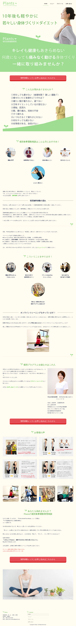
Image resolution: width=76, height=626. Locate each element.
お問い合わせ (30, 621)
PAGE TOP (73, 605)
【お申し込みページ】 (12, 387)
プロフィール (30, 619)
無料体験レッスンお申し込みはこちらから (37, 78)
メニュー (29, 616)
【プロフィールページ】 (36, 381)
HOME (29, 614)
